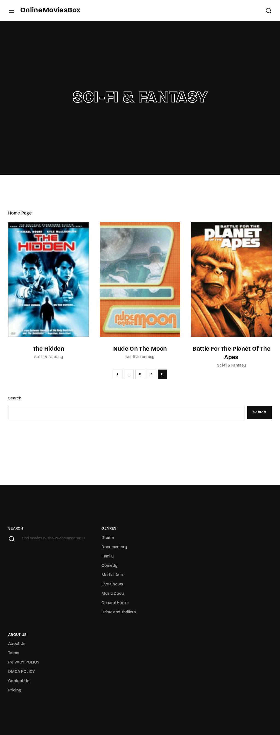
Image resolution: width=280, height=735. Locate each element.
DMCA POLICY (21, 672)
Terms (13, 653)
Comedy (109, 566)
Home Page (20, 213)
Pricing (14, 690)
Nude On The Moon (140, 349)
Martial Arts (112, 575)
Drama (107, 538)
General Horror (115, 603)
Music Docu (112, 594)
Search (14, 398)
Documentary (114, 547)
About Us (17, 644)
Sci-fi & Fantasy (48, 357)
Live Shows (112, 584)
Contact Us (19, 681)
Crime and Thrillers (118, 612)
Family (107, 556)
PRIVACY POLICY (23, 662)
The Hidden (49, 349)
